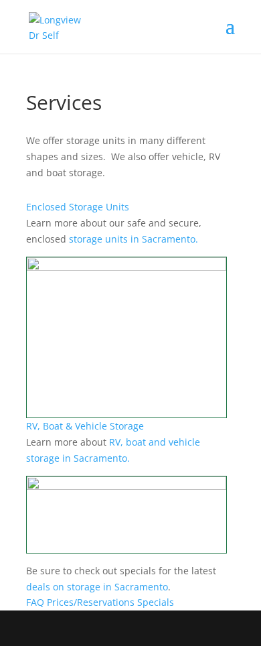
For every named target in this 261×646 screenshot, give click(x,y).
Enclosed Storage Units (77, 206)
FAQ (35, 602)
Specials (155, 602)
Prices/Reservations (91, 602)
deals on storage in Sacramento (97, 586)
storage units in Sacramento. (133, 239)
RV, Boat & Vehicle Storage (85, 425)
